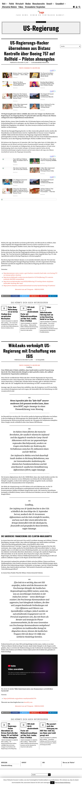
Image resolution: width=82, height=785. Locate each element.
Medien (28, 3)
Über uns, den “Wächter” (69, 762)
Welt (4, 3)
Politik (11, 3)
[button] (79, 46)
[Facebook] (74, 6)
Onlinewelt (45, 62)
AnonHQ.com (28, 702)
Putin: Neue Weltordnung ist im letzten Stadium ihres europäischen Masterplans (9, 313)
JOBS (43, 762)
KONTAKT (24, 762)
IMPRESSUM (4, 762)
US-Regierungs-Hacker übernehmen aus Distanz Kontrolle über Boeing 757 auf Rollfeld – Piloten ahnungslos (29, 51)
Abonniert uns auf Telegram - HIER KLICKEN (29, 289)
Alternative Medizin (9, 6)
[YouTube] (76, 6)
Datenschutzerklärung (6, 765)
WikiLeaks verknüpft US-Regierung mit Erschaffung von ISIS (29, 350)
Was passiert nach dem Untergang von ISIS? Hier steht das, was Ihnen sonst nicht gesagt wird (48, 729)
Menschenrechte (38, 3)
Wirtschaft (19, 3)
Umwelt (49, 3)
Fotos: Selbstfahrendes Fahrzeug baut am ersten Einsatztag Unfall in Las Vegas (47, 313)
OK (52, 782)
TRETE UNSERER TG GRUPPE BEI (29, 68)
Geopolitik (40, 360)
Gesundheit (59, 3)
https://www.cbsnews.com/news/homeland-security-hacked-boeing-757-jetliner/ (29, 285)
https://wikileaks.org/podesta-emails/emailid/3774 (19, 698)
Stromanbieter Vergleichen (35, 6)
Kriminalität (37, 62)
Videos (20, 6)
